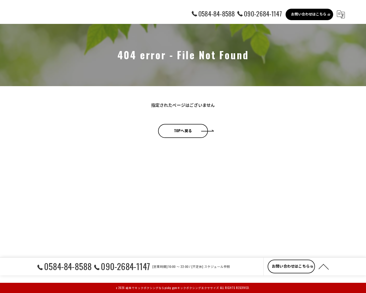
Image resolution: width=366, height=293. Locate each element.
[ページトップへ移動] (324, 266)
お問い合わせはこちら (308, 13)
